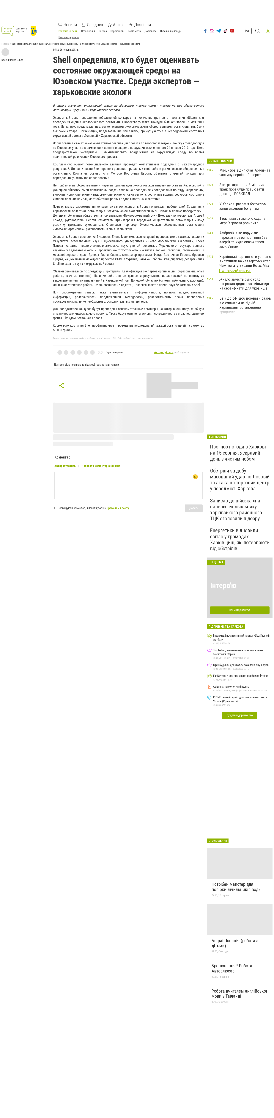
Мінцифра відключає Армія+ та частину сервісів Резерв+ (244, 172)
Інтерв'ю (223, 585)
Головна (5, 44)
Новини (70, 25)
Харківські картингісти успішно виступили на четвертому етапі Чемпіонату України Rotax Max (245, 261)
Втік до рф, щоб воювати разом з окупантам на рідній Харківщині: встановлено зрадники (245, 305)
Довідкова (150, 31)
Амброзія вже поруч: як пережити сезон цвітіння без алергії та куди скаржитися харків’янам (243, 240)
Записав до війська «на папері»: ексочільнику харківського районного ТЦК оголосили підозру (236, 510)
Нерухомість (117, 31)
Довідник (95, 25)
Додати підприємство (240, 715)
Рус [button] (247, 31)
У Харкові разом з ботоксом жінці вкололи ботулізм (242, 206)
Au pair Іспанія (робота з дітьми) (235, 943)
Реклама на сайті (68, 31)
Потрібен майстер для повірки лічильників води (236, 887)
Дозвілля (142, 25)
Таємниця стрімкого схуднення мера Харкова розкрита (245, 220)
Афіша (119, 25)
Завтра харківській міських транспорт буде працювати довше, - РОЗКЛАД (241, 189)
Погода (103, 31)
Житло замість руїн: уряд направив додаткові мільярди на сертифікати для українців (244, 283)
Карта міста (134, 31)
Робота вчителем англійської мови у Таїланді (239, 993)
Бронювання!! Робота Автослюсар (232, 968)
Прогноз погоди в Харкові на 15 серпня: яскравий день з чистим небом (238, 453)
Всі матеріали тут (239, 610)
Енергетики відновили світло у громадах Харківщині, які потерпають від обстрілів (240, 539)
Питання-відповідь (170, 31)
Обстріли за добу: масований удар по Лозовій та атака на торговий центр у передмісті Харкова (240, 480)
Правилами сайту (117, 508)
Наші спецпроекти (69, 37)
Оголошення (88, 31)
